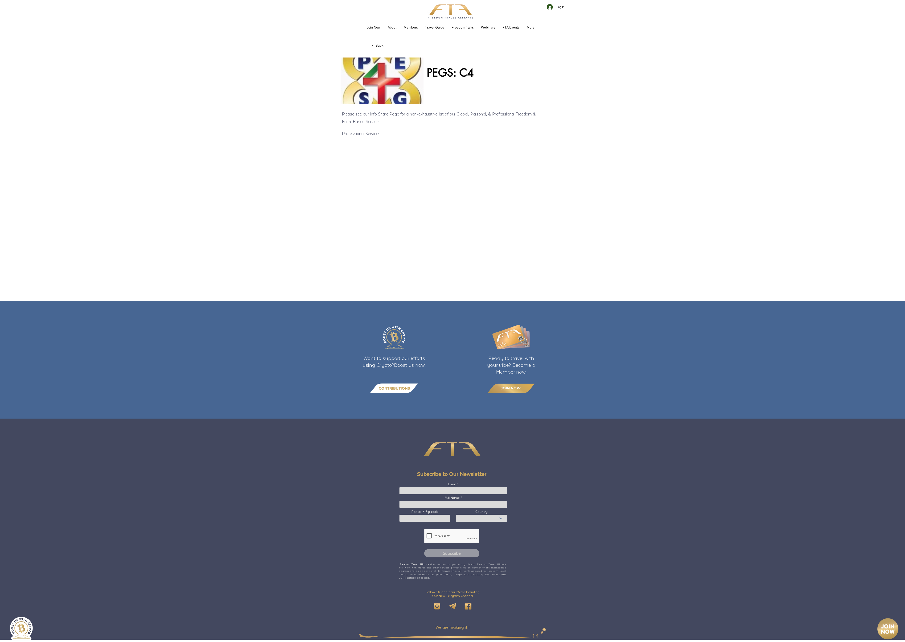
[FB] (468, 606)
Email (452, 484)
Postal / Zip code (424, 512)
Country (481, 512)
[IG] (437, 606)
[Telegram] (452, 606)
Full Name (452, 498)
